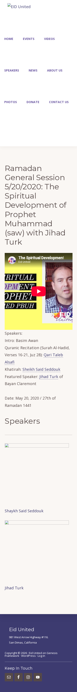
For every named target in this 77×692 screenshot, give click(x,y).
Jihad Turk (48, 376)
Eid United (35, 653)
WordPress (28, 656)
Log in (41, 656)
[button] (4, 131)
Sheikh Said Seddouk (41, 369)
